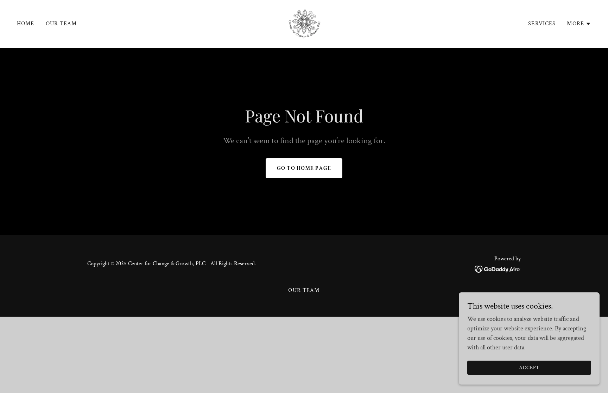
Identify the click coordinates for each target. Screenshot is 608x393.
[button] (579, 24)
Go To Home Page (304, 168)
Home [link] (25, 23)
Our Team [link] (61, 23)
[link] (304, 23)
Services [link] (542, 23)
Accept (529, 368)
